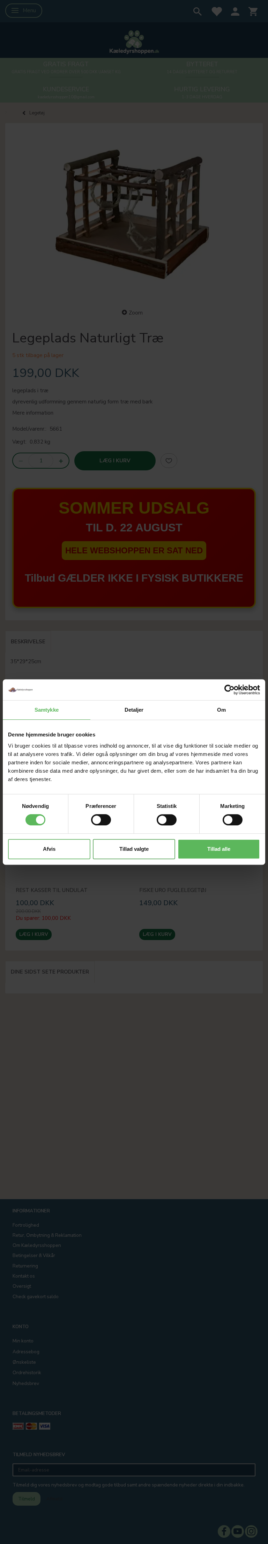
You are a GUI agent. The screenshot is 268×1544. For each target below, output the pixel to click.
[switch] (101, 819)
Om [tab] (221, 710)
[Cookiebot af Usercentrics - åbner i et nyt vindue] (229, 689)
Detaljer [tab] (134, 710)
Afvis (49, 849)
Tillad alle (218, 849)
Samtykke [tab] (47, 710)
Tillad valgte (134, 849)
